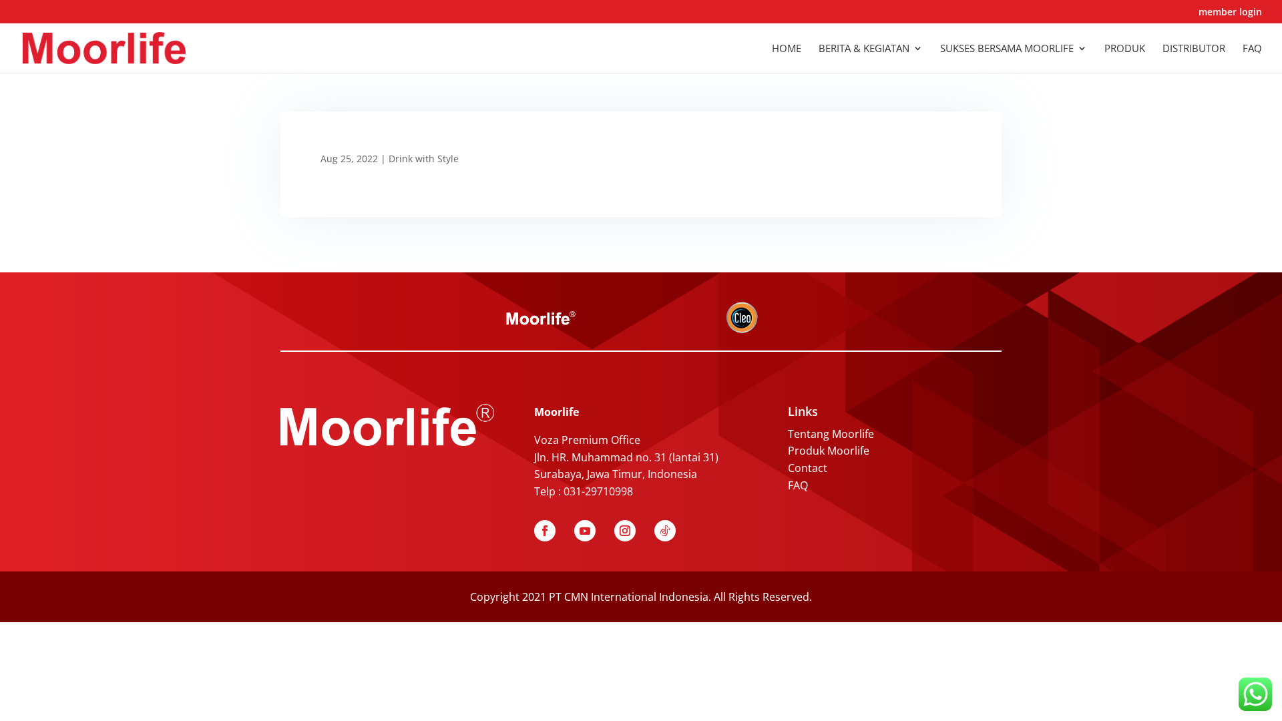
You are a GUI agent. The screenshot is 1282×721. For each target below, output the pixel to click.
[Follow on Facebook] (545, 530)
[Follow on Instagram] (625, 530)
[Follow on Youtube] (585, 530)
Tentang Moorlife (831, 434)
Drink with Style (424, 158)
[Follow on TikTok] (665, 530)
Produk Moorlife (828, 450)
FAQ (798, 485)
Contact (807, 468)
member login (1230, 12)
